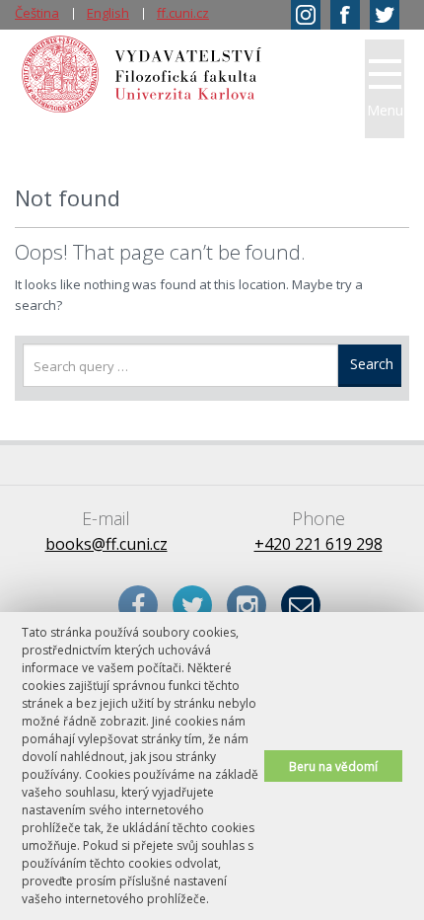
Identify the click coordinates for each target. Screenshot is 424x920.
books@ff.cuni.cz (106, 544)
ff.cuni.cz (183, 13)
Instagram (246, 605)
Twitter (192, 605)
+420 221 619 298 (318, 544)
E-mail (300, 605)
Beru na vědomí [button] (333, 766)
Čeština (37, 13)
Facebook (138, 605)
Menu (385, 110)
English (108, 13)
